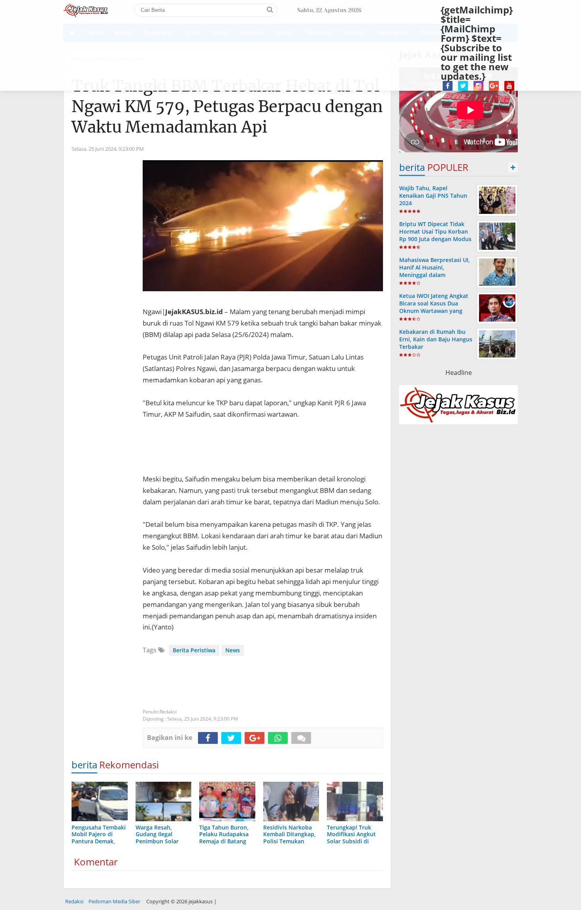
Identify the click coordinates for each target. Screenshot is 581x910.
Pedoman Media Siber (114, 901)
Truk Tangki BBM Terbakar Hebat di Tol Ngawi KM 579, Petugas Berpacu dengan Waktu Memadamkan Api (227, 106)
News (232, 650)
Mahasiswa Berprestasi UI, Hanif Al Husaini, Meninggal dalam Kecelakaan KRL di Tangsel (434, 271)
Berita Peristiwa (194, 650)
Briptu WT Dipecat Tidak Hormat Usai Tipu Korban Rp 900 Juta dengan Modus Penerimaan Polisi (435, 235)
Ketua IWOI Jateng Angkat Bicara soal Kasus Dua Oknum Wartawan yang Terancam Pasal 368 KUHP (434, 307)
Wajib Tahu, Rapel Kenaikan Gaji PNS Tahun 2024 (433, 195)
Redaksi (74, 901)
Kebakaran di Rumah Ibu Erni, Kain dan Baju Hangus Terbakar (435, 339)
